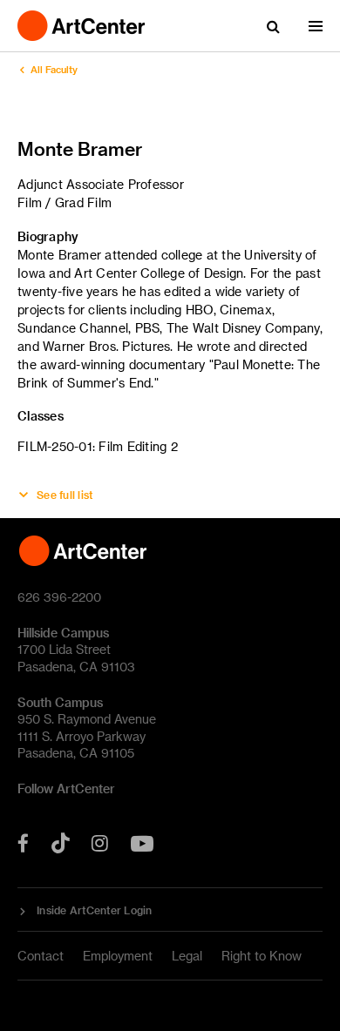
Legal (187, 955)
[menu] (315, 26)
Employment (118, 955)
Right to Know (261, 955)
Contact (40, 955)
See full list (64, 495)
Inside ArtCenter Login (95, 910)
